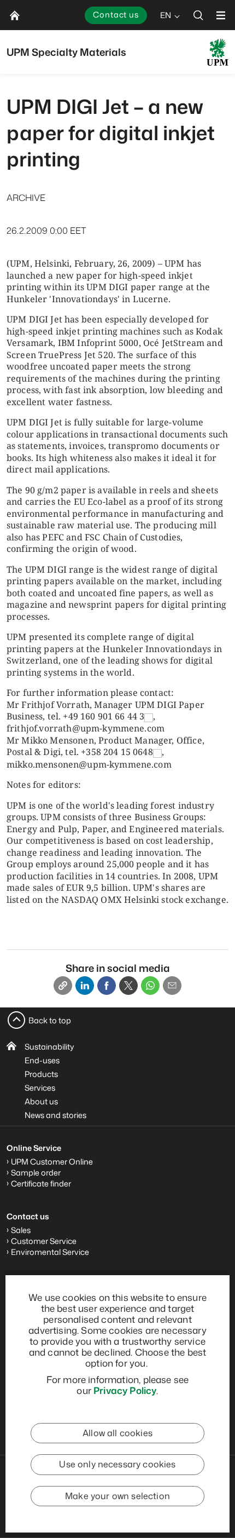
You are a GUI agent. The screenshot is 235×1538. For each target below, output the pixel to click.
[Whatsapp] (150, 985)
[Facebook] (106, 985)
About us (41, 1101)
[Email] (172, 985)
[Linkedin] (84, 985)
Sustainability (49, 1046)
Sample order (36, 1172)
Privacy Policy (124, 1390)
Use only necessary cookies (117, 1464)
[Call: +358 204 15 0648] (157, 752)
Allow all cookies (117, 1433)
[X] (128, 985)
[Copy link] (63, 985)
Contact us (116, 14)
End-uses (42, 1060)
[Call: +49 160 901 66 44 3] (148, 717)
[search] (198, 15)
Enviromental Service (50, 1252)
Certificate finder (41, 1183)
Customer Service (44, 1241)
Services (40, 1087)
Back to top (49, 1020)
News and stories (55, 1115)
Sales (21, 1230)
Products (41, 1074)
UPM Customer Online (52, 1161)
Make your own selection (117, 1496)
